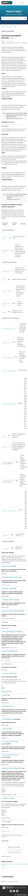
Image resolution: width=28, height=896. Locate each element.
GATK (2, 27)
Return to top (6, 831)
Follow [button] (12, 38)
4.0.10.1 (14, 27)
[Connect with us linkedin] (17, 891)
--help (3, 278)
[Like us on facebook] (14, 891)
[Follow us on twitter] (11, 891)
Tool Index (8, 27)
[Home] (6, 2)
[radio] (10, 850)
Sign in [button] (23, 2)
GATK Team (10, 41)
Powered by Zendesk (22, 894)
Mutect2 (3, 868)
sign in (6, 881)
